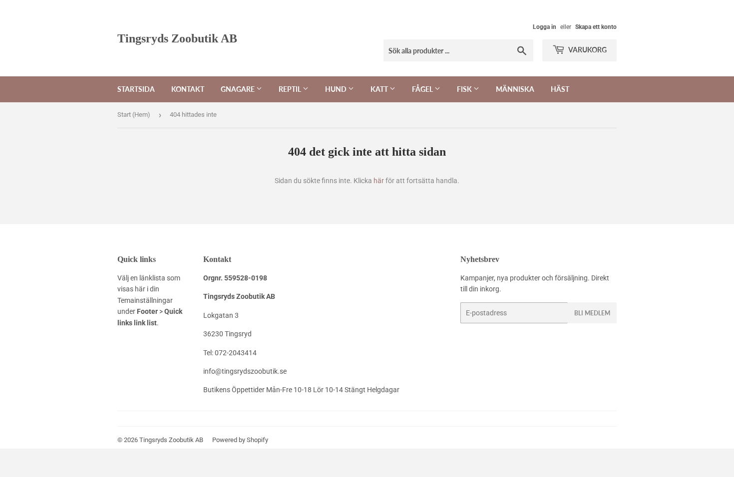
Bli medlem (592, 313)
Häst (560, 89)
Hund (336, 89)
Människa (515, 89)
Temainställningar (145, 300)
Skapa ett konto (596, 26)
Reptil (291, 89)
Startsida (136, 89)
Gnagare (238, 89)
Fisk (465, 89)
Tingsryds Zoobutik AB (177, 38)
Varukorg (587, 49)
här (378, 181)
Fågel (423, 89)
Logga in (544, 26)
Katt (379, 89)
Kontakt (187, 89)
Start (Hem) (133, 114)
